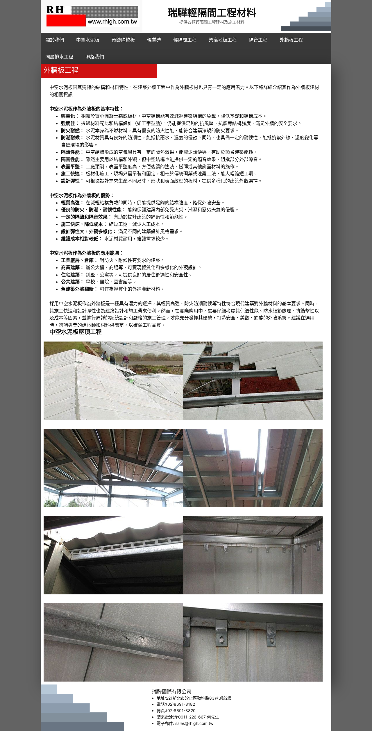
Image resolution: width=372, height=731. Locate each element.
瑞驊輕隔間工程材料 (211, 13)
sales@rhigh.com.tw (194, 723)
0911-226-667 (192, 716)
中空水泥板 (63, 332)
